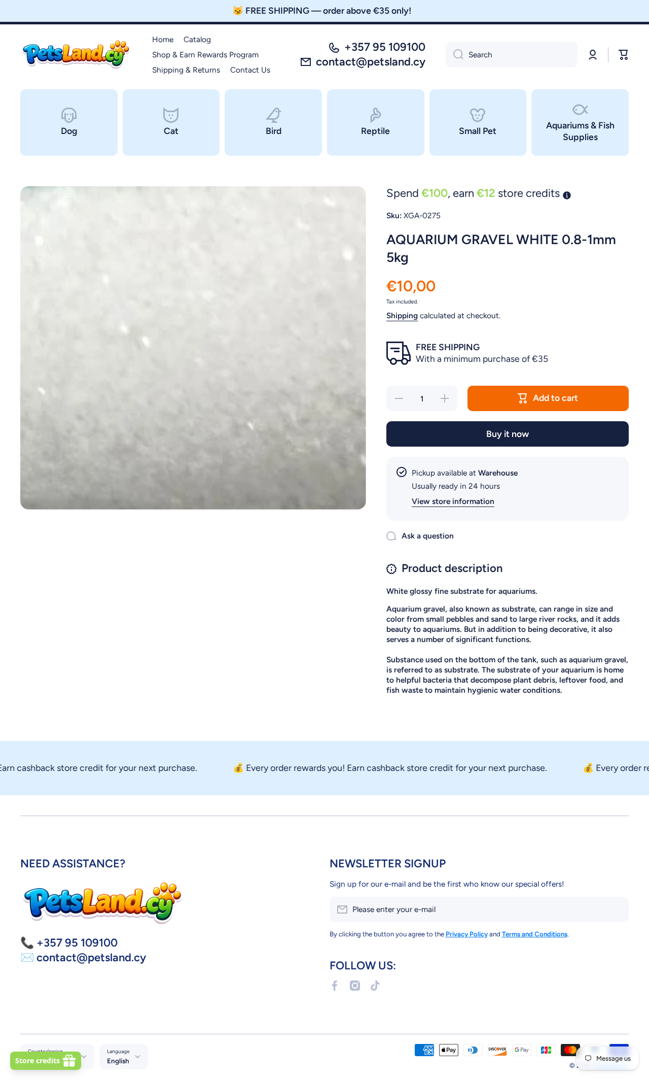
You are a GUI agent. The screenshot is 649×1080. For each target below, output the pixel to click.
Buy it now (507, 433)
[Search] (454, 55)
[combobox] (512, 55)
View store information (453, 501)
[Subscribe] (616, 909)
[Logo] (76, 55)
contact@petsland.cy (370, 62)
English (118, 1061)
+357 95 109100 (384, 47)
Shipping (402, 315)
